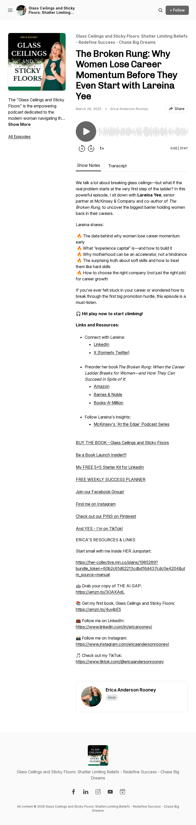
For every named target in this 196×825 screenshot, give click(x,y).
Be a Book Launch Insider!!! (101, 454)
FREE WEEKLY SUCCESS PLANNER (110, 479)
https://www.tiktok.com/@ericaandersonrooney (120, 661)
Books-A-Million (108, 402)
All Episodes (19, 136)
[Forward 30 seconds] (91, 148)
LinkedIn (101, 344)
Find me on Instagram (96, 504)
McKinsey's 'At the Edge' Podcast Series (131, 424)
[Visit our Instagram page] (98, 791)
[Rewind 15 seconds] (81, 148)
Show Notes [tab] (88, 165)
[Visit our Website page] (122, 791)
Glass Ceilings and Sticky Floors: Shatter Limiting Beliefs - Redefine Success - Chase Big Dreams (55, 10)
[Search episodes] (160, 10)
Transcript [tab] (117, 165)
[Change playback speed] (102, 148)
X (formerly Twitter (111, 352)
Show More (19, 124)
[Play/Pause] (86, 131)
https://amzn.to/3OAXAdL (100, 592)
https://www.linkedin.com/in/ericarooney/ (114, 626)
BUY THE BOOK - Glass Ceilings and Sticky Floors (122, 442)
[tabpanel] (132, 430)
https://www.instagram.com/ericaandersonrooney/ (122, 644)
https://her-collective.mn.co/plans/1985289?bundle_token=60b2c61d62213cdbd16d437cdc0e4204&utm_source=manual (130, 568)
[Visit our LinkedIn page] (85, 791)
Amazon (101, 386)
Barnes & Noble (108, 394)
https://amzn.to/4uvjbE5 (98, 609)
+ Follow (177, 10)
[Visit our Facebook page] (73, 791)
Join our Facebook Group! (100, 491)
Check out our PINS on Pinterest (106, 516)
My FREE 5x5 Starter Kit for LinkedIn (110, 467)
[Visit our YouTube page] (110, 791)
